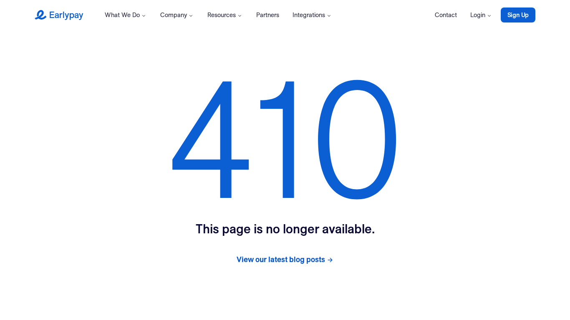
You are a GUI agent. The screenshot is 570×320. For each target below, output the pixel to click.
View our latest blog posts (281, 259)
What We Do (122, 15)
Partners (267, 15)
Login (477, 15)
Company (173, 15)
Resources (221, 15)
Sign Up (518, 15)
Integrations (309, 15)
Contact (446, 15)
